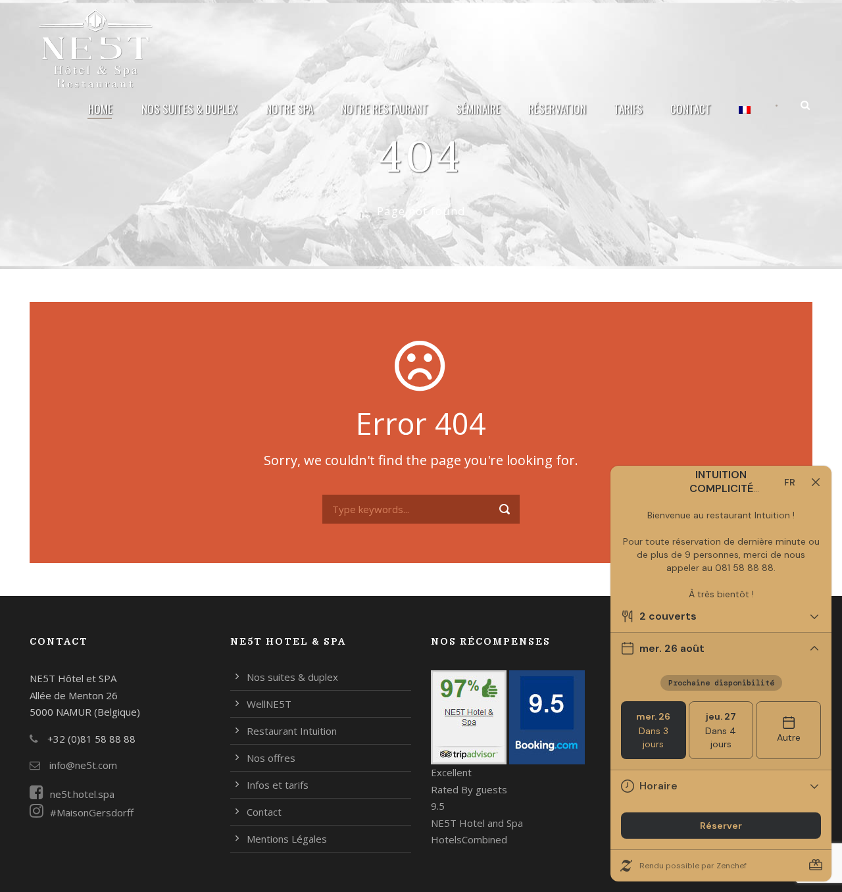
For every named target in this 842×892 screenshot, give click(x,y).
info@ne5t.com (82, 765)
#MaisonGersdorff (92, 812)
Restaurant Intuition (292, 730)
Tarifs (628, 109)
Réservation (557, 109)
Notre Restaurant (384, 109)
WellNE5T (269, 703)
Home (100, 109)
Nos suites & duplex (189, 109)
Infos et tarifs (278, 784)
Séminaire (478, 109)
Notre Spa (289, 109)
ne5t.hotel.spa (82, 794)
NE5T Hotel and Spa (477, 823)
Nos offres (271, 757)
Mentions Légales (287, 838)
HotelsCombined (469, 839)
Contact (690, 109)
